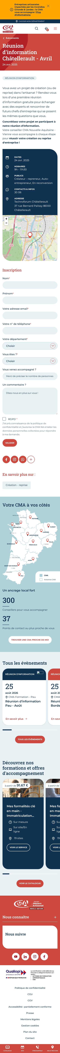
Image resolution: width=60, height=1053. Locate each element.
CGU (30, 994)
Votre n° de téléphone (16, 323)
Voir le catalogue (30, 883)
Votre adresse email (15, 308)
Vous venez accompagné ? (19, 369)
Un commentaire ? (14, 384)
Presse (30, 1013)
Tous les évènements (30, 739)
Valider (9, 443)
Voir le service (20, 848)
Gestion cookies (30, 1025)
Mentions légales (30, 1019)
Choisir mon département (32, 21)
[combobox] (30, 346)
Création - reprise (16, 485)
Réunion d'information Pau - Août (23, 703)
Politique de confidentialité (30, 988)
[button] (30, 235)
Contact (30, 1038)
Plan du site (30, 1032)
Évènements (12, 38)
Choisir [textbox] (10, 346)
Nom (6, 278)
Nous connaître (16, 917)
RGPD (12, 419)
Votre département (15, 339)
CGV (30, 1000)
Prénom (8, 293)
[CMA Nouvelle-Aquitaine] (8, 28)
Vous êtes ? (10, 354)
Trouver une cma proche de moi (30, 640)
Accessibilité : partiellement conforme (30, 1006)
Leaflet (55, 260)
